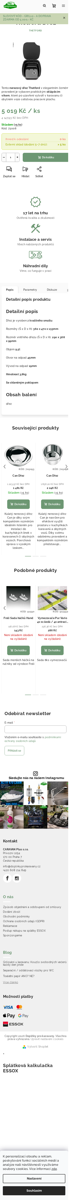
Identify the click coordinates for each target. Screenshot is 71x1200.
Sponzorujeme (12, 935)
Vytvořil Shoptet (37, 1046)
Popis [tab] (9, 289)
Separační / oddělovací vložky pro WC (28, 970)
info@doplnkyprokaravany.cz (22, 866)
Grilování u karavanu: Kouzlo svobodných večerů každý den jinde (34, 963)
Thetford (35, 30)
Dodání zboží (11, 911)
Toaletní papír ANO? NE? (18, 976)
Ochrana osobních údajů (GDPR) (24, 921)
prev (5, 467)
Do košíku (48, 157)
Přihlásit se (14, 750)
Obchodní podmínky (16, 916)
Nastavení (34, 1178)
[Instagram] (16, 878)
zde (54, 1169)
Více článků (10, 982)
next (66, 467)
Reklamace (10, 925)
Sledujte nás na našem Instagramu (36, 778)
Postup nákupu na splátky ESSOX (24, 930)
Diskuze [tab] (52, 289)
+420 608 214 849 (14, 870)
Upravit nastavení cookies (47, 1039)
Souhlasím (34, 1190)
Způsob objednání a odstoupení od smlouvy (32, 907)
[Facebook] (7, 878)
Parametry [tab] (30, 289)
